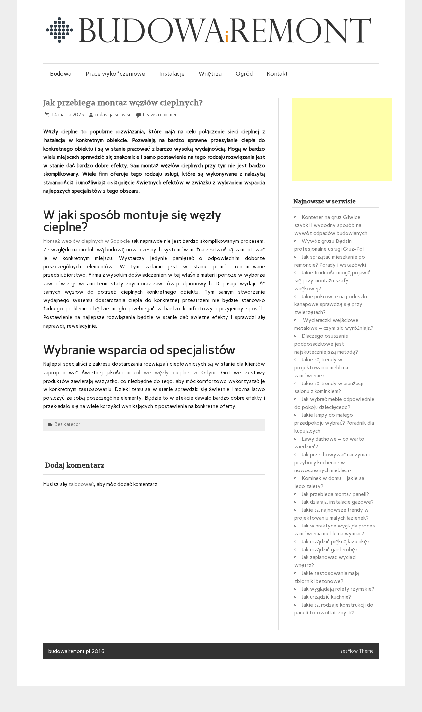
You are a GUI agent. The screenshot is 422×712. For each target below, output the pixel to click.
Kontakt (277, 73)
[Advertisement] (341, 139)
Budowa (60, 73)
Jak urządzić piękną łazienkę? (336, 541)
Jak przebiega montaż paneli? (335, 494)
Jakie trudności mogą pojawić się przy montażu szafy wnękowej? (332, 281)
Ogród (244, 73)
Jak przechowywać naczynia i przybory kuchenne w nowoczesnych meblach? (332, 462)
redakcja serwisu (113, 115)
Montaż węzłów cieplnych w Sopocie (86, 241)
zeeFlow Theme (357, 651)
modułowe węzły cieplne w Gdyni (169, 372)
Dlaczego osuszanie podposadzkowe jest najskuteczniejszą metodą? (326, 344)
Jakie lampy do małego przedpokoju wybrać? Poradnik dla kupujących (334, 423)
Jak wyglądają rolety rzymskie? (338, 589)
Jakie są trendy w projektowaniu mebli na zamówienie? (321, 367)
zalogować (81, 484)
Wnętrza (210, 73)
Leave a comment (161, 115)
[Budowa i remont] (208, 43)
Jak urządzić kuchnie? (326, 597)
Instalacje (172, 73)
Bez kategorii (69, 424)
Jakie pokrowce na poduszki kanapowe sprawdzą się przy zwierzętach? (330, 304)
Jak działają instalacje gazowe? (338, 502)
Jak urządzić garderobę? (330, 549)
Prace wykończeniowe (115, 73)
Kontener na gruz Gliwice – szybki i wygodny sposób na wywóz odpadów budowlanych (330, 225)
